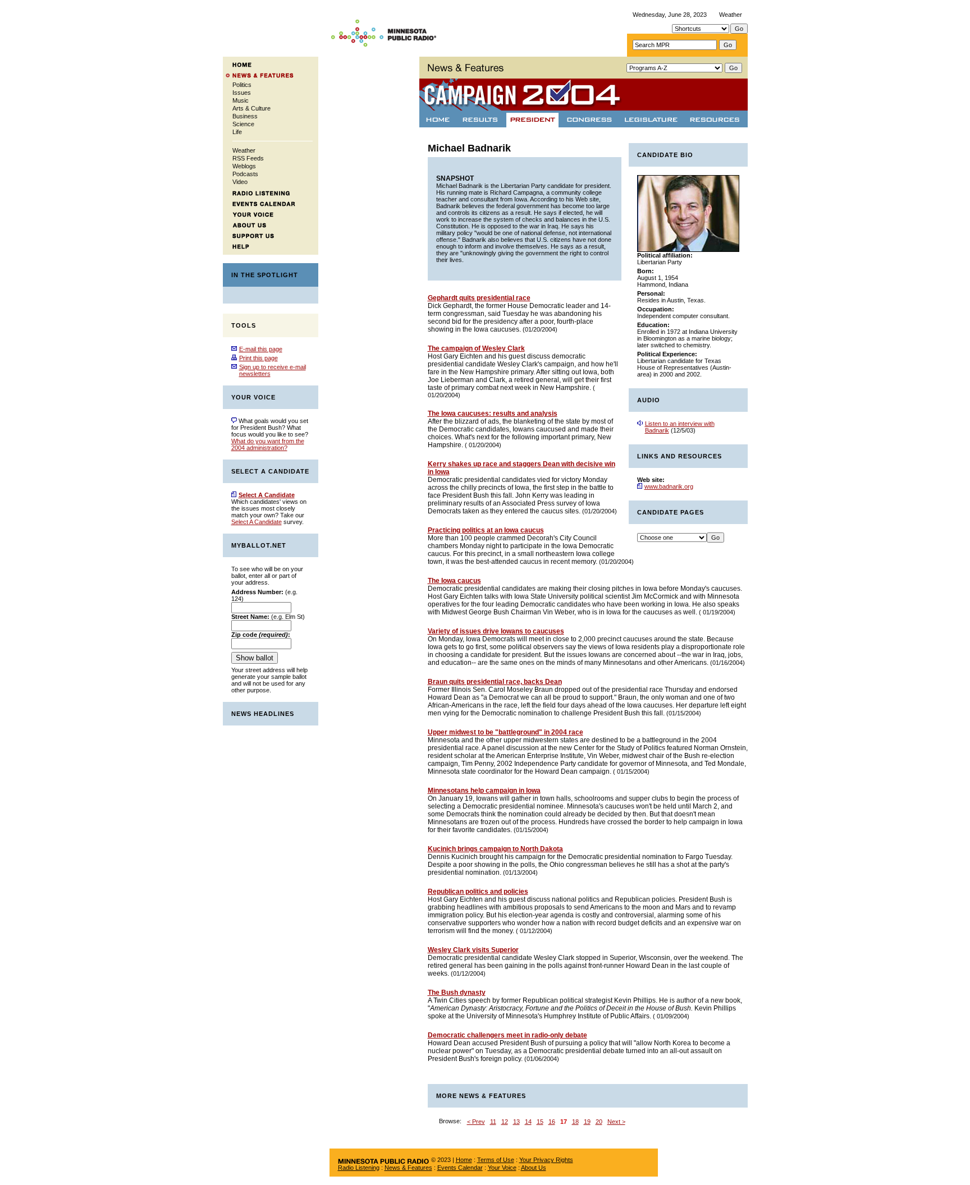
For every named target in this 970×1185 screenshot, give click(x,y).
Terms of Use (495, 1159)
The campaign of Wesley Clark (476, 348)
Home (464, 1159)
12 (504, 1121)
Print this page (258, 358)
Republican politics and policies (478, 891)
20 (599, 1121)
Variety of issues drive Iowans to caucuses (496, 631)
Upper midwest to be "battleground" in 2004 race (505, 732)
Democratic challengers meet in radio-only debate (507, 1035)
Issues (241, 92)
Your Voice (502, 1167)
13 (516, 1121)
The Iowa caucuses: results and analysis (492, 413)
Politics (241, 84)
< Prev (476, 1121)
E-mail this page (260, 349)
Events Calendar (460, 1167)
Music (240, 100)
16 (551, 1121)
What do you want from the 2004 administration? (267, 444)
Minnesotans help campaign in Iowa (484, 790)
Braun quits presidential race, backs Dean (495, 682)
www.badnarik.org (668, 486)
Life (237, 131)
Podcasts (245, 174)
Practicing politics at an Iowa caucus (486, 530)
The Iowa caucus (454, 581)
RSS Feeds (248, 158)
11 (493, 1121)
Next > (616, 1121)
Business (245, 116)
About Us (533, 1167)
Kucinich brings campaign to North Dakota (495, 849)
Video (240, 181)
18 (575, 1121)
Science (243, 124)
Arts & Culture (251, 108)
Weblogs (244, 166)
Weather (730, 14)
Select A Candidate (256, 521)
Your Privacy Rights (546, 1159)
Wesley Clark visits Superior (473, 950)
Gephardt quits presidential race (479, 298)
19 (587, 1121)
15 (540, 1121)
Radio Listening (358, 1167)
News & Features (408, 1167)
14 (528, 1121)
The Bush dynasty (457, 992)
